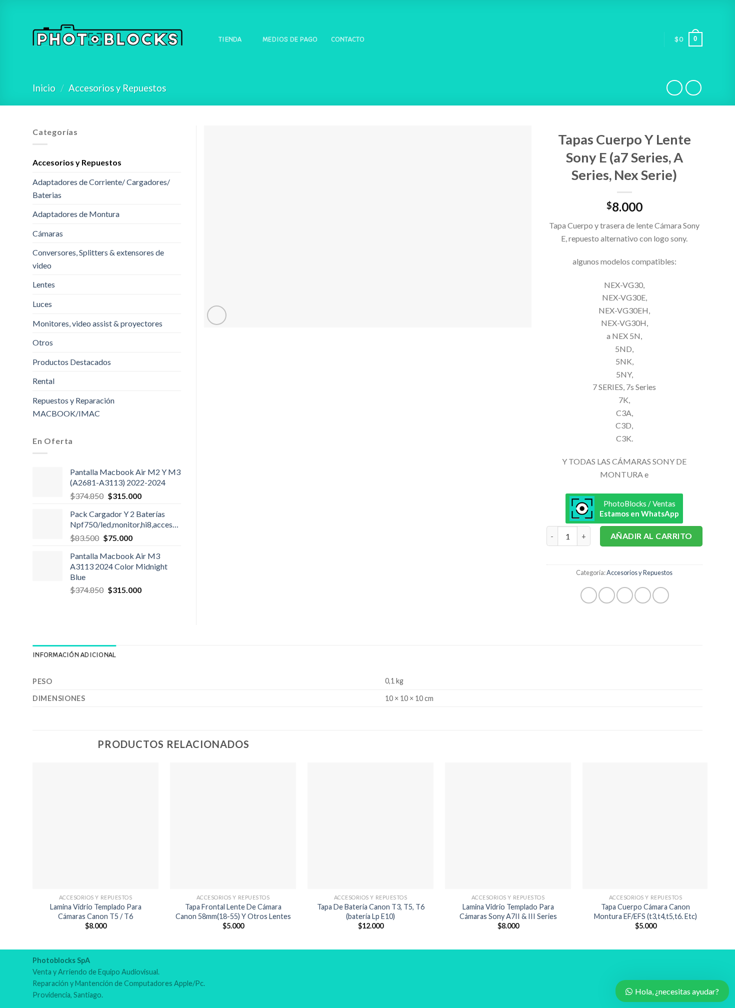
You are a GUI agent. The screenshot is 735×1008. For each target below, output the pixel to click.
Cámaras (47, 233)
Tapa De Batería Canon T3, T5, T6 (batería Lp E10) (370, 911)
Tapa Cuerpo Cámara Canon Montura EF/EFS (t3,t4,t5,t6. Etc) (645, 911)
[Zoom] (216, 315)
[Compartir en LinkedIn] (660, 595)
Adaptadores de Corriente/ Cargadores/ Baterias (101, 188)
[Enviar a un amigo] (624, 595)
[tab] (74, 655)
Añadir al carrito (651, 535)
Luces (42, 303)
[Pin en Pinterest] (642, 595)
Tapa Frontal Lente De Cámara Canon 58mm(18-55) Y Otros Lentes (233, 911)
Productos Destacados (71, 361)
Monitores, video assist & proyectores (97, 323)
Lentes (43, 284)
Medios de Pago (290, 39)
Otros (42, 342)
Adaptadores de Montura (76, 213)
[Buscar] (202, 39)
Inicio (44, 88)
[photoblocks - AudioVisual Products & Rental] (107, 35)
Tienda (230, 39)
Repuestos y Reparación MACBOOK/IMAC (73, 407)
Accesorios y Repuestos (117, 88)
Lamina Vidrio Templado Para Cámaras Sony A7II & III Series (508, 911)
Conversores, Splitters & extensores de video (98, 259)
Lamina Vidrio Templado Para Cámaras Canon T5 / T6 (96, 911)
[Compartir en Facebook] (588, 595)
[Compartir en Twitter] (606, 595)
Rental (43, 381)
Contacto (348, 39)
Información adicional (74, 654)
